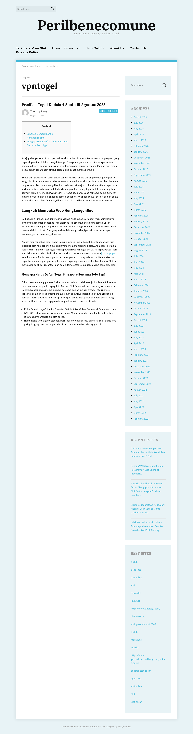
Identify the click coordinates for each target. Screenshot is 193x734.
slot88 (134, 561)
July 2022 (139, 395)
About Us (117, 48)
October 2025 (141, 169)
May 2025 (139, 198)
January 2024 (141, 291)
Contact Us (138, 48)
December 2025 (142, 157)
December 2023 (142, 296)
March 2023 (140, 349)
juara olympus (108, 253)
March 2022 (140, 412)
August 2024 (140, 250)
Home (38, 66)
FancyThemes (124, 726)
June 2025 (139, 192)
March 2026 (140, 140)
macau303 (136, 639)
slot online (136, 577)
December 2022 (142, 366)
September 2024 (142, 244)
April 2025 (139, 204)
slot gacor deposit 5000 (143, 624)
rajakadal (136, 593)
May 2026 (139, 128)
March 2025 (140, 209)
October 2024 (141, 238)
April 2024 (139, 273)
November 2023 (142, 302)
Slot (133, 694)
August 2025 (140, 180)
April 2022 (139, 407)
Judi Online (95, 48)
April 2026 (139, 134)
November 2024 (142, 233)
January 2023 (141, 360)
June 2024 (139, 262)
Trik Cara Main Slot (31, 48)
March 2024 (140, 279)
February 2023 (141, 354)
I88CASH (135, 600)
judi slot (135, 647)
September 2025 (142, 175)
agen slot (136, 678)
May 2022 (139, 401)
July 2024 (139, 256)
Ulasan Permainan (66, 48)
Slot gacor (136, 701)
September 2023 (142, 314)
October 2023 (141, 308)
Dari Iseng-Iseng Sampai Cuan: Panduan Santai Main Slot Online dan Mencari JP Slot (148, 452)
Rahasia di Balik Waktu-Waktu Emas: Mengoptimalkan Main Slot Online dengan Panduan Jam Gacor (146, 489)
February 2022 (141, 418)
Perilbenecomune (96, 25)
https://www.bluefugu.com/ (145, 608)
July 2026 (139, 122)
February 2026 (141, 146)
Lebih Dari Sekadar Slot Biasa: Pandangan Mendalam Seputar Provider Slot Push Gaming (147, 526)
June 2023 (139, 331)
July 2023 (139, 325)
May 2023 (139, 337)
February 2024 (141, 285)
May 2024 (139, 267)
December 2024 (142, 227)
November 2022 (142, 372)
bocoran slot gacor (141, 670)
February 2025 (141, 215)
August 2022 (140, 389)
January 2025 (141, 221)
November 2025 (142, 163)
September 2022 (142, 383)
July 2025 (139, 186)
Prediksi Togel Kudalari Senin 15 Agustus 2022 (63, 104)
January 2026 (141, 151)
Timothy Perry (38, 111)
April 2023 (139, 343)
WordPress (96, 726)
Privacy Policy (27, 52)
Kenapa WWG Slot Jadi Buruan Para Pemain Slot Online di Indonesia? (147, 469)
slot (133, 585)
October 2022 (141, 378)
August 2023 (140, 320)
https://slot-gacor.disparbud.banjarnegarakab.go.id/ (148, 659)
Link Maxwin (137, 616)
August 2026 (140, 117)
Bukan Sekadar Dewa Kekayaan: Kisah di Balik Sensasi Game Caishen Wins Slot (148, 508)
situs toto (136, 569)
